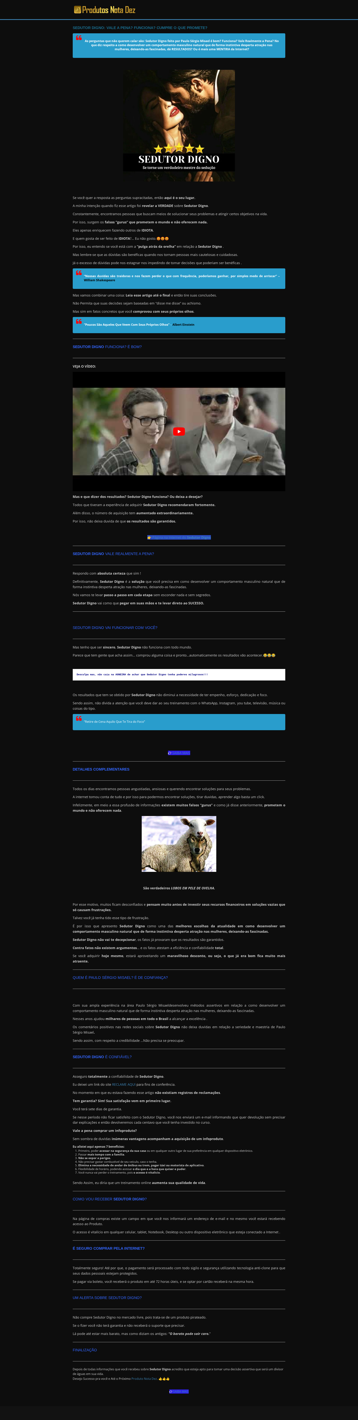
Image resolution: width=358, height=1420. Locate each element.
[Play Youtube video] (179, 431)
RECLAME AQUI (124, 1084)
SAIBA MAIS (180, 753)
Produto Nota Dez (144, 1379)
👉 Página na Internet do (179, 537)
